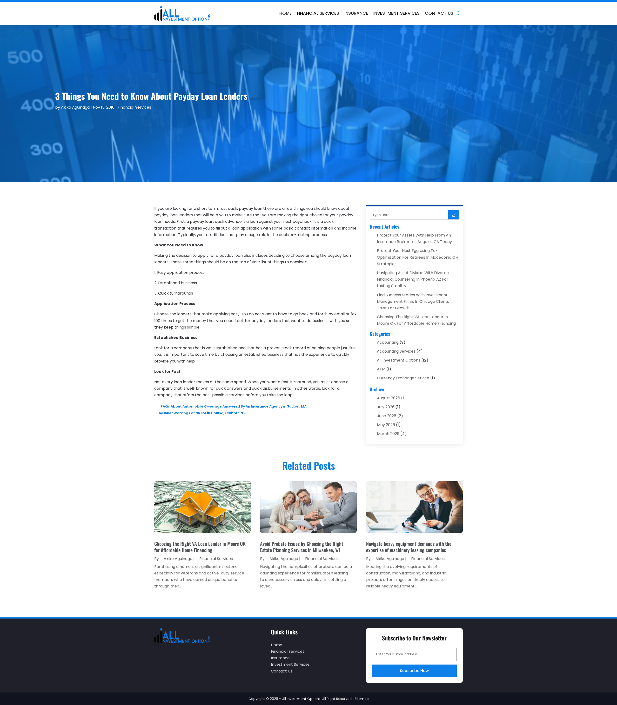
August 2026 (388, 398)
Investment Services (396, 13)
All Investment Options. (301, 698)
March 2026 (388, 433)
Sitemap (362, 698)
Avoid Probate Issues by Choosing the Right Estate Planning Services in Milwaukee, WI (301, 546)
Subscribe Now (414, 670)
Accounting (388, 342)
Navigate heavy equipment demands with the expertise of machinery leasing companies (408, 546)
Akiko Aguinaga (75, 107)
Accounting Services (396, 351)
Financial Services (318, 13)
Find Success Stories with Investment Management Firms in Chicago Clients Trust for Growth (413, 301)
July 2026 (386, 407)
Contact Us (439, 13)
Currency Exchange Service (403, 378)
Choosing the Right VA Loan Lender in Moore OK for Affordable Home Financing (200, 546)
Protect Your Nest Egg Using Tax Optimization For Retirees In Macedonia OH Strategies (417, 257)
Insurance (356, 13)
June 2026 (386, 416)
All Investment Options (398, 360)
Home (285, 13)
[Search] (453, 215)
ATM (381, 369)
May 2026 (386, 425)
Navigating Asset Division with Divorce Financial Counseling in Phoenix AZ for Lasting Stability (413, 279)
